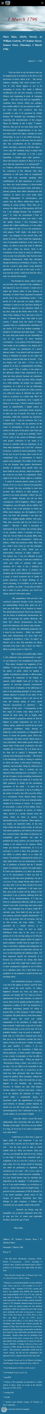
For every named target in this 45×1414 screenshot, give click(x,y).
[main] (22, 18)
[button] (2, 3)
